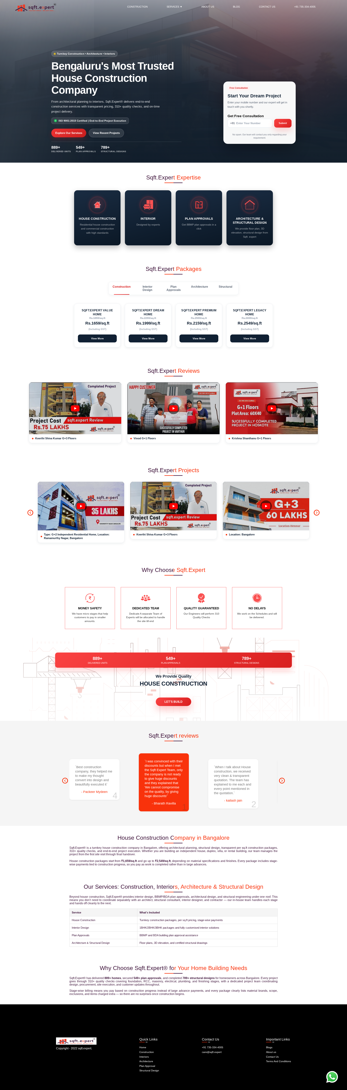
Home (142, 1047)
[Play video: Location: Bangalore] (173, 506)
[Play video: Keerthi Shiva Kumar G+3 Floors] (75, 408)
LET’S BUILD (173, 701)
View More (97, 338)
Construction (146, 1052)
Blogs (269, 1047)
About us (271, 1052)
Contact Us (272, 1056)
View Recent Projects (106, 132)
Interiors (144, 1056)
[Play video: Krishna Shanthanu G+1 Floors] (272, 408)
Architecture (146, 1061)
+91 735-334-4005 (212, 1047)
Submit (283, 123)
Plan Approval (147, 1066)
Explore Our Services (68, 132)
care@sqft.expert (212, 1052)
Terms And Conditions (278, 1061)
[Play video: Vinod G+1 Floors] (173, 408)
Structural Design (149, 1070)
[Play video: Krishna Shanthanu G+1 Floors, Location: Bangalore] (266, 506)
